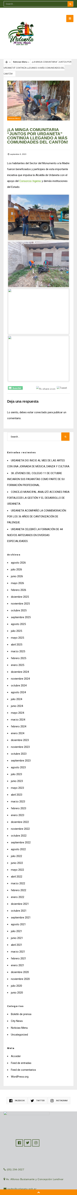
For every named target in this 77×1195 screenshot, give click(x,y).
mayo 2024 (17, 712)
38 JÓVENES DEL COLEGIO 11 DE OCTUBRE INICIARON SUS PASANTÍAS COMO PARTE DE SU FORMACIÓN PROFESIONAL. (36, 479)
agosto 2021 (18, 924)
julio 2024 (16, 699)
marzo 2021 (18, 951)
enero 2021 (17, 965)
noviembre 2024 (20, 678)
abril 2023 (16, 794)
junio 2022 (17, 863)
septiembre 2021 (21, 917)
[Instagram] (35, 1143)
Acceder (16, 1056)
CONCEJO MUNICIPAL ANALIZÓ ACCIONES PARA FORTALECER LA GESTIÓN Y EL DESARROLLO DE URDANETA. (38, 497)
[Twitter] (27, 1143)
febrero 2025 (18, 658)
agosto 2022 (18, 849)
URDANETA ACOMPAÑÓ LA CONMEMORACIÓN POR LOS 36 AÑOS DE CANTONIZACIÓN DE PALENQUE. (36, 516)
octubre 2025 (19, 610)
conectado (40, 412)
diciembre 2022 (20, 822)
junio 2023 (17, 781)
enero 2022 (17, 897)
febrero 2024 (18, 726)
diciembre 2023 (20, 740)
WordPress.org (19, 1076)
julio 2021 (16, 931)
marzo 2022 (18, 883)
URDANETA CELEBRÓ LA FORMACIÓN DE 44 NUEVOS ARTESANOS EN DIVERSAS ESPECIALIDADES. (35, 535)
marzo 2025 (18, 651)
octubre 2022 (19, 835)
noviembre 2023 (20, 747)
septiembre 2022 (21, 842)
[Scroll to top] (38, 1192)
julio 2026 (16, 569)
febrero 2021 (18, 958)
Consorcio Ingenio (30, 181)
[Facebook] (19, 1143)
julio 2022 (16, 856)
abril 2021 (16, 944)
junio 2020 (17, 992)
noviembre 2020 (20, 979)
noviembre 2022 (20, 828)
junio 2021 (17, 938)
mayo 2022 (17, 869)
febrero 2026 (18, 590)
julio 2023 (16, 774)
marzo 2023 (18, 801)
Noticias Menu (20, 62)
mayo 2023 (17, 787)
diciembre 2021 (20, 903)
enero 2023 (17, 815)
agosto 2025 (18, 624)
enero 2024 (17, 733)
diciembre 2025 (20, 596)
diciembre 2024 (20, 671)
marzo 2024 (18, 719)
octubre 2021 (19, 910)
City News (17, 1021)
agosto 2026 (18, 562)
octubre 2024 (19, 685)
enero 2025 (17, 665)
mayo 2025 (17, 637)
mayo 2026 (17, 583)
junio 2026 (17, 576)
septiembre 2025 (21, 617)
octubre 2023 (19, 753)
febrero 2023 (18, 808)
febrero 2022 (18, 890)
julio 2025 (16, 631)
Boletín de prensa (21, 1014)
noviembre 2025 (20, 603)
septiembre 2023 (21, 760)
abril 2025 (16, 644)
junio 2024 (17, 706)
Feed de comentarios (23, 1069)
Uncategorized (19, 1034)
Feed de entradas (21, 1063)
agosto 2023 (18, 767)
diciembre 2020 (20, 972)
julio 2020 (16, 985)
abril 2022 (16, 876)
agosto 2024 (18, 692)
